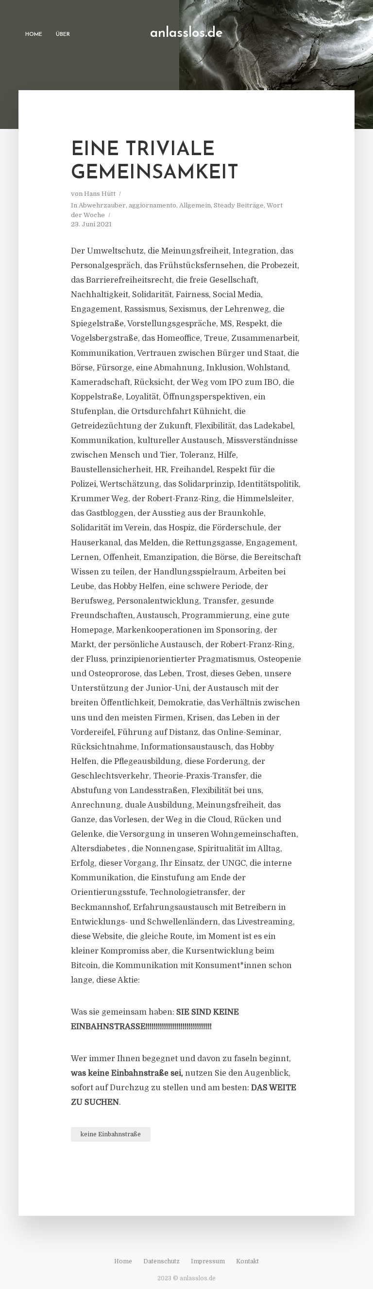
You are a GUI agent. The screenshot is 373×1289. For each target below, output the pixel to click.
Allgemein (195, 205)
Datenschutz (161, 1261)
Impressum (208, 1261)
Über (63, 34)
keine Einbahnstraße (111, 1134)
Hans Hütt (100, 193)
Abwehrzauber (102, 205)
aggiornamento (152, 205)
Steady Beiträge (239, 205)
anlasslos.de (186, 33)
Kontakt (247, 1261)
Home (33, 34)
